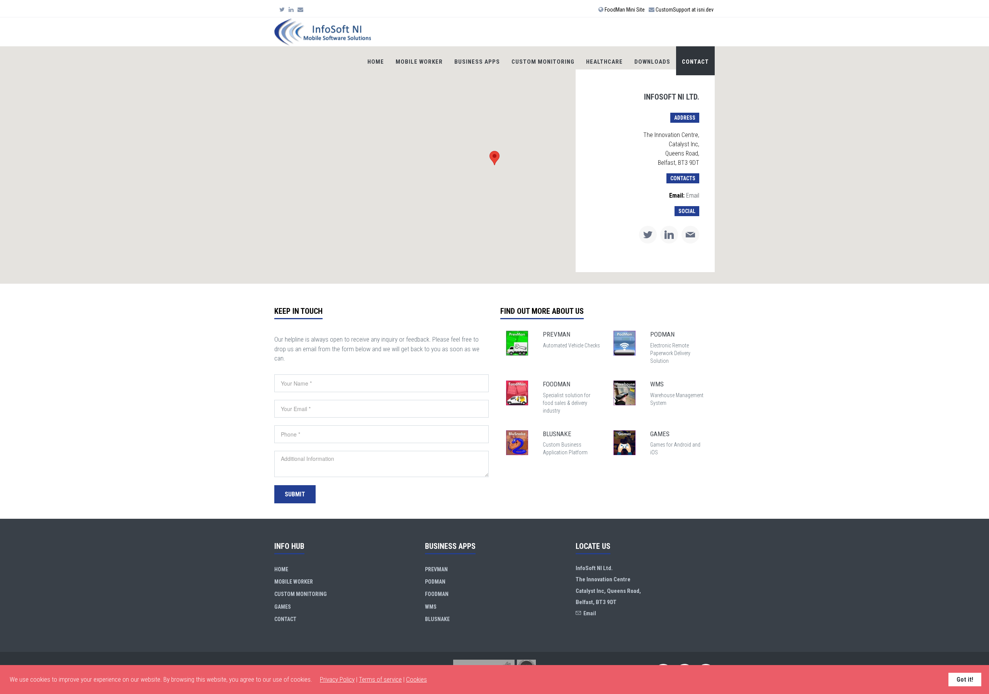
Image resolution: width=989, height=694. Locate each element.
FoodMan (437, 594)
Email (692, 195)
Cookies (416, 679)
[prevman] (517, 343)
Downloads (652, 61)
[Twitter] (282, 10)
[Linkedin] (291, 10)
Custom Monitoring (542, 61)
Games (282, 607)
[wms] (624, 392)
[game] (624, 442)
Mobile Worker (419, 61)
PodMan (435, 582)
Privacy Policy (337, 679)
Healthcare (604, 61)
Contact (695, 61)
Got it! (965, 679)
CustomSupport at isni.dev (684, 10)
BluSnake (437, 619)
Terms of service (380, 679)
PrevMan (436, 569)
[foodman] (517, 392)
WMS (431, 607)
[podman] (624, 343)
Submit (295, 494)
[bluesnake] (517, 442)
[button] (494, 158)
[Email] (300, 10)
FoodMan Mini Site (624, 10)
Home (375, 61)
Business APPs (477, 61)
